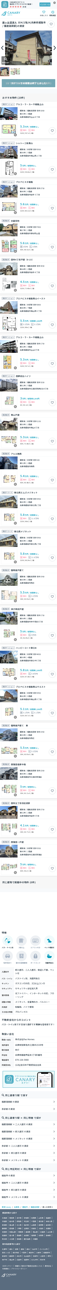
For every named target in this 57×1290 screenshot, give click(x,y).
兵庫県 (16, 1207)
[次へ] (54, 48)
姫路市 (25, 1207)
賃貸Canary (6, 1207)
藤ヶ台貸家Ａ (9, 22)
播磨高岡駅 (35, 1207)
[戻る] (2, 48)
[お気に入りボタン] (51, 24)
